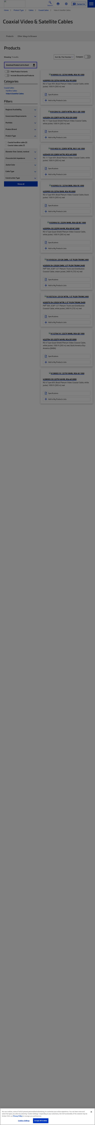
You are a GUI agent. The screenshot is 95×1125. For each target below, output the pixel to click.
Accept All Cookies (40, 1121)
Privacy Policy (17, 1116)
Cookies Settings (24, 1121)
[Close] (91, 1111)
